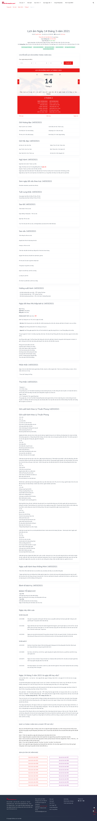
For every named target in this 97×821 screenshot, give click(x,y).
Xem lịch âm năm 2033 (64, 776)
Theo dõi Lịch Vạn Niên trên (45, 37)
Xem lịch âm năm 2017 (33, 760)
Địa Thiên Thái (43, 806)
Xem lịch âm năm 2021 (33, 772)
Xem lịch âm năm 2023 (33, 779)
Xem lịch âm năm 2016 (33, 757)
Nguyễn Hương (38, 34)
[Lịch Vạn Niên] (8, 2)
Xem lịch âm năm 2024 (33, 782)
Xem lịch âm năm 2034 (64, 779)
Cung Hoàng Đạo (58, 2)
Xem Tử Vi (36, 2)
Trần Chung (63, 34)
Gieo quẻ (29, 2)
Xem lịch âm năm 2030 (64, 766)
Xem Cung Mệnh (69, 2)
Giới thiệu (66, 799)
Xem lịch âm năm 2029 (64, 763)
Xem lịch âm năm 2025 (33, 785)
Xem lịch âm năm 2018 (33, 763)
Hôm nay (48, 116)
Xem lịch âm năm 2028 (64, 760)
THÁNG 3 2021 (48, 75)
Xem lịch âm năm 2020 (33, 769)
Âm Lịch (21, 2)
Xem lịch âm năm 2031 (64, 769)
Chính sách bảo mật (68, 803)
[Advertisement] (46, 18)
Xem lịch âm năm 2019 (33, 766)
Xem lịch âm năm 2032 (64, 772)
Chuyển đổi (68, 63)
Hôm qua (21, 116)
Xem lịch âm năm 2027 (64, 757)
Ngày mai (76, 116)
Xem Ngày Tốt (46, 2)
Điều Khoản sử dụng (68, 801)
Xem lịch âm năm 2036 (64, 785)
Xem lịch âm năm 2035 (64, 782)
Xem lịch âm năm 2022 (33, 776)
